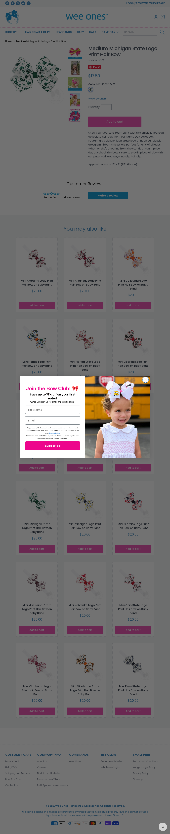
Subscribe (53, 446)
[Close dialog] (145, 380)
